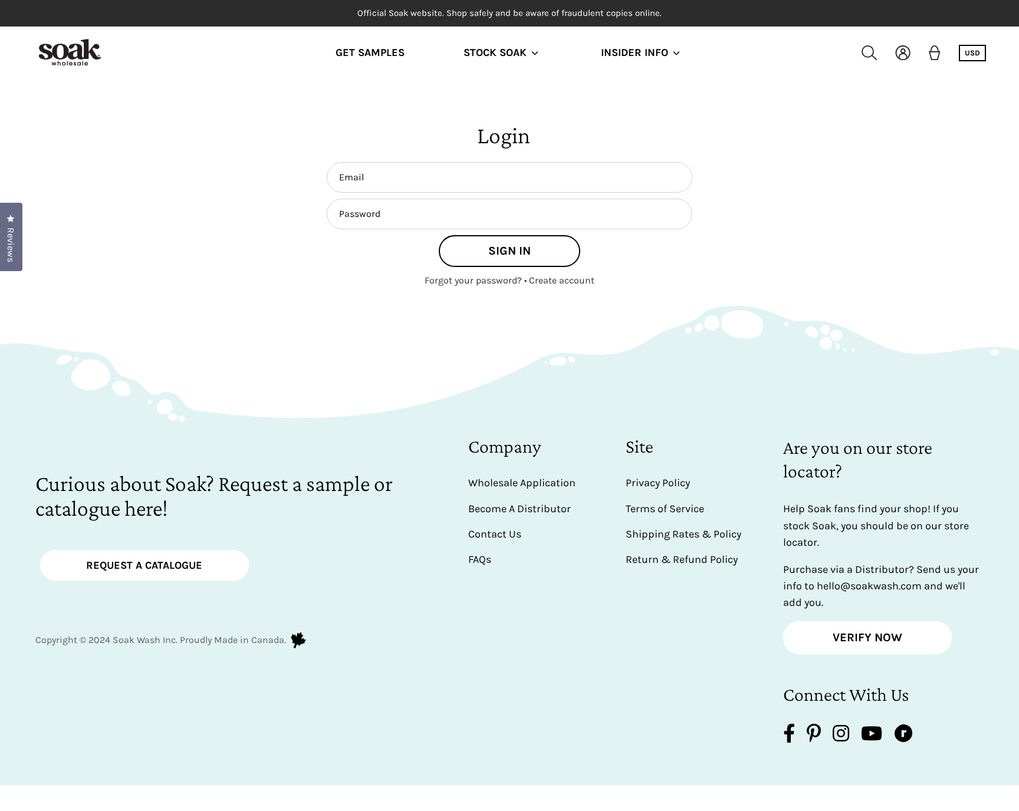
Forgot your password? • (477, 280)
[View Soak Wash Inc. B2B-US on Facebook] (789, 735)
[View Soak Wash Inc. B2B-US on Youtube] (871, 735)
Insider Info (634, 53)
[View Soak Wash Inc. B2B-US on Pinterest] (814, 735)
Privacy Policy (658, 482)
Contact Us (494, 534)
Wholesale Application (522, 482)
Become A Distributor (519, 508)
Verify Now (867, 637)
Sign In (509, 251)
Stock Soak (495, 53)
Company (504, 446)
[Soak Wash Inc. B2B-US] (70, 52)
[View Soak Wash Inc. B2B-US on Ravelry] (903, 735)
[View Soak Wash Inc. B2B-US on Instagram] (841, 735)
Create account (561, 280)
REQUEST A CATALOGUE (144, 565)
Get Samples (370, 53)
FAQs (479, 559)
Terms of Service (665, 508)
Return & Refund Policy (682, 559)
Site (639, 446)
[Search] (869, 53)
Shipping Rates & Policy (683, 534)
